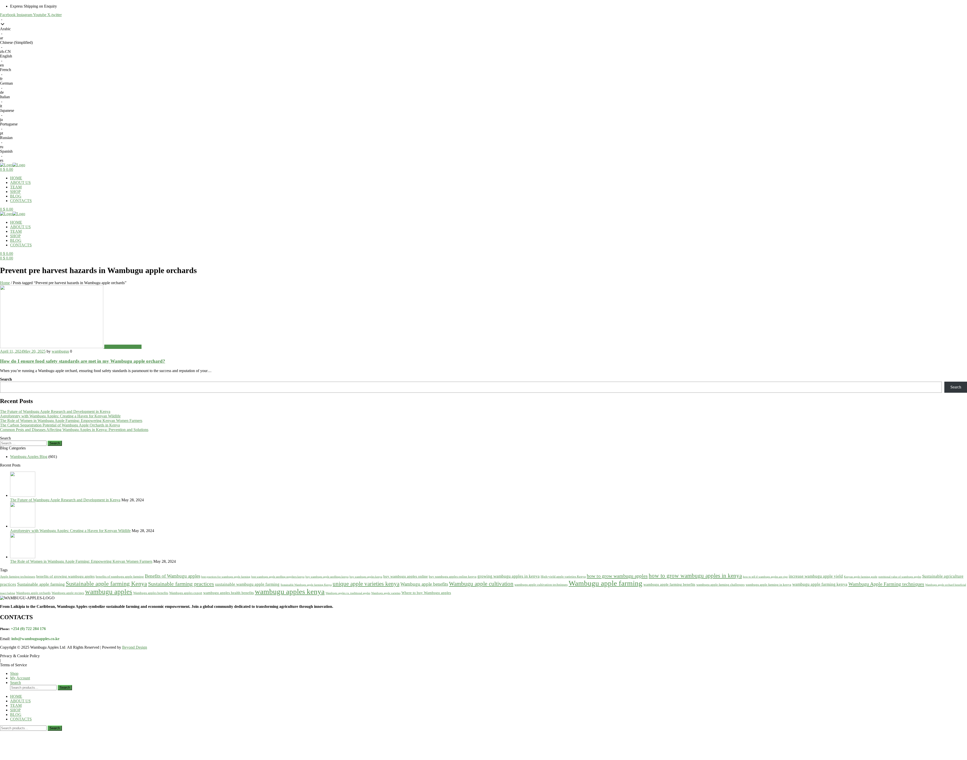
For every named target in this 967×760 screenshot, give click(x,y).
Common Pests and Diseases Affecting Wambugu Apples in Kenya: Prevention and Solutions (74, 429)
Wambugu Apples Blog (123, 347)
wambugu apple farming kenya (819, 584)
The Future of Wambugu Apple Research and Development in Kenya (55, 411)
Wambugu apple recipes (68, 593)
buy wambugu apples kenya (366, 576)
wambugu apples (108, 592)
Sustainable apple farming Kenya (106, 583)
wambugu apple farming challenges (720, 584)
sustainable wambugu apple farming (247, 584)
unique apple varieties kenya (366, 583)
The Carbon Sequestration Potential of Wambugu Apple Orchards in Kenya (60, 425)
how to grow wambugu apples (617, 576)
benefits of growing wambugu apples (65, 576)
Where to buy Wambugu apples (426, 593)
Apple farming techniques (17, 576)
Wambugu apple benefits (424, 584)
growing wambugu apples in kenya (508, 576)
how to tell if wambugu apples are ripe (765, 576)
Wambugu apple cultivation (481, 583)
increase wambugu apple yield (816, 576)
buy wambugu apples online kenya (452, 576)
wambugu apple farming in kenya (768, 584)
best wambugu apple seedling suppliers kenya (277, 576)
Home (5, 283)
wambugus (60, 351)
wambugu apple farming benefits (669, 584)
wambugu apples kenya (290, 591)
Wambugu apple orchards (33, 593)
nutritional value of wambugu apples (899, 576)
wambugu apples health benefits (228, 593)
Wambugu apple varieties (385, 593)
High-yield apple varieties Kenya (563, 576)
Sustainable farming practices (181, 584)
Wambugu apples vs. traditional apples (348, 593)
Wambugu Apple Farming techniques (886, 584)
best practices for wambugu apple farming (225, 576)
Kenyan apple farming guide (860, 576)
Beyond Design (134, 647)
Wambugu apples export (185, 593)
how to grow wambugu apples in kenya (695, 575)
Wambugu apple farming (605, 583)
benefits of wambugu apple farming (120, 576)
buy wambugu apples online (405, 576)
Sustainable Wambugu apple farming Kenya (306, 584)
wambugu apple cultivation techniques (541, 584)
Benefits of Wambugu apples (172, 576)
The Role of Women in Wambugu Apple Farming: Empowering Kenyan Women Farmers (71, 420)
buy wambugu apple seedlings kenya (327, 576)
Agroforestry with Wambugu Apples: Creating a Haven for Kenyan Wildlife (60, 416)
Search (6, 379)
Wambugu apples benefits (150, 593)
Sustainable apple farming (41, 584)
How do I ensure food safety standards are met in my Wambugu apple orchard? (82, 361)
